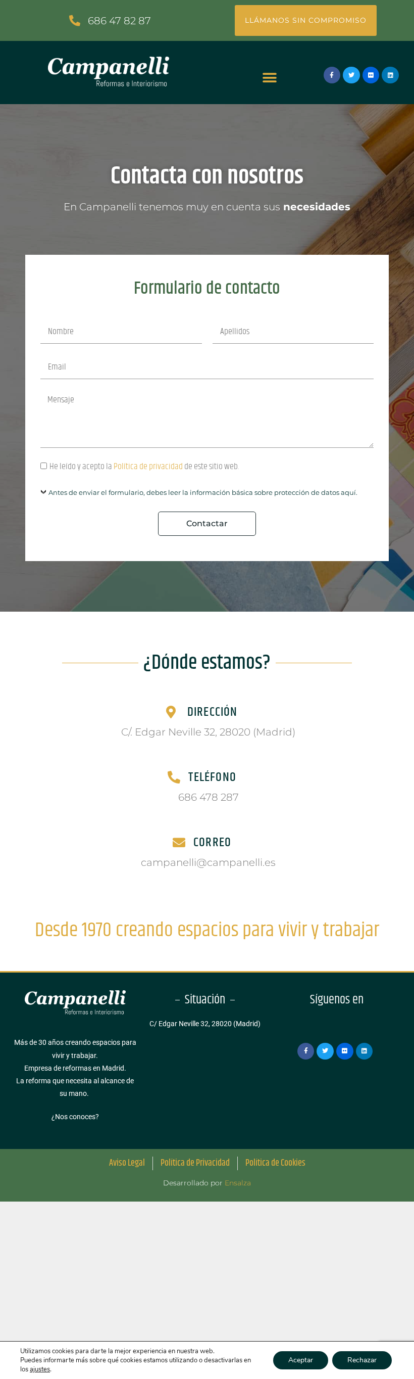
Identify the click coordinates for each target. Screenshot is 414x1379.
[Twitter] (351, 75)
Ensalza (238, 1182)
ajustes (40, 1369)
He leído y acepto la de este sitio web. (144, 466)
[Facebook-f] (332, 75)
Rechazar (362, 1360)
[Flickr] (371, 75)
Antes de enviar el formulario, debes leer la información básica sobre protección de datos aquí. (202, 492)
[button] (269, 77)
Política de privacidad (148, 466)
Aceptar (300, 1360)
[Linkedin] (390, 75)
